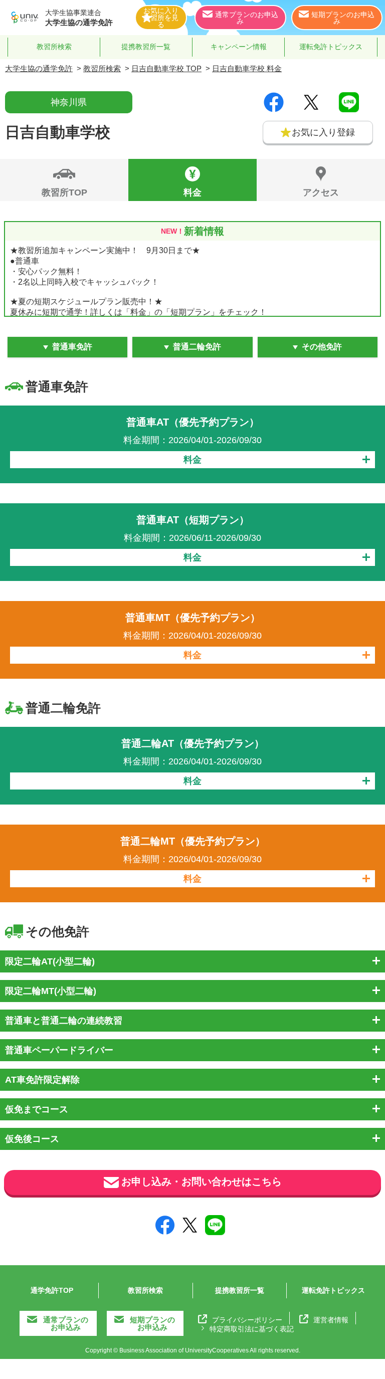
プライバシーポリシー (247, 1319)
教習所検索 (54, 47)
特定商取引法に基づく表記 (252, 1328)
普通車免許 (72, 346)
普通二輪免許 (197, 346)
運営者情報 (330, 1319)
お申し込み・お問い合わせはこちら (201, 1181)
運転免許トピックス (330, 47)
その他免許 (322, 346)
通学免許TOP (52, 1290)
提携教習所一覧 (145, 47)
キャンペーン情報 (239, 47)
